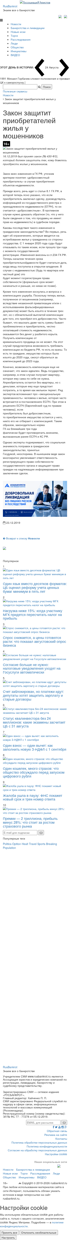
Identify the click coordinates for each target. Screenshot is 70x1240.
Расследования (21, 39)
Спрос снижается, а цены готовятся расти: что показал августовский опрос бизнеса (34, 641)
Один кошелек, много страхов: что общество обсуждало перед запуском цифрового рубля (33, 772)
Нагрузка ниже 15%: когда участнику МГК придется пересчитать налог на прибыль (32, 614)
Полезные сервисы (15, 91)
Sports (41, 844)
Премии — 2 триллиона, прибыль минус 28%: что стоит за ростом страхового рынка (30, 822)
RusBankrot (10, 6)
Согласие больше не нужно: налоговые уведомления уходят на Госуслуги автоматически (31, 668)
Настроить (8, 1237)
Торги (14, 35)
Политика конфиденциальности (47, 1146)
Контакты (61, 1138)
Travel (33, 844)
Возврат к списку (22, 538)
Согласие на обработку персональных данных (37, 1150)
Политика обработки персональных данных (39, 1142)
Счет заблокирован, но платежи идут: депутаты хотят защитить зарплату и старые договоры (33, 695)
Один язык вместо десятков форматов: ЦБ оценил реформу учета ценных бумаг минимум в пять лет (35, 587)
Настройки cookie (56, 1154)
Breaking (51, 844)
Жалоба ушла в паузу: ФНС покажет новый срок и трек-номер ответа (32, 797)
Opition (16, 844)
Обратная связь (57, 1131)
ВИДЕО (15, 55)
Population (9, 848)
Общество (17, 47)
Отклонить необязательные (38, 1232)
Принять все (9, 1232)
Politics (7, 844)
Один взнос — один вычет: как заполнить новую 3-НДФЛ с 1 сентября (34, 747)
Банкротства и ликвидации (28, 28)
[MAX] (61, 16)
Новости (16, 24)
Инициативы (18, 51)
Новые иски (18, 32)
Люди (14, 43)
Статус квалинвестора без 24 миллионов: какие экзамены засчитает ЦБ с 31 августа (34, 722)
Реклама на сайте (55, 1135)
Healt (25, 844)
